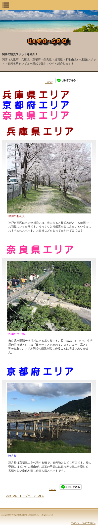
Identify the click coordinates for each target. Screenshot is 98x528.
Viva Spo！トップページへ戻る (25, 495)
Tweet (49, 82)
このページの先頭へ (83, 522)
